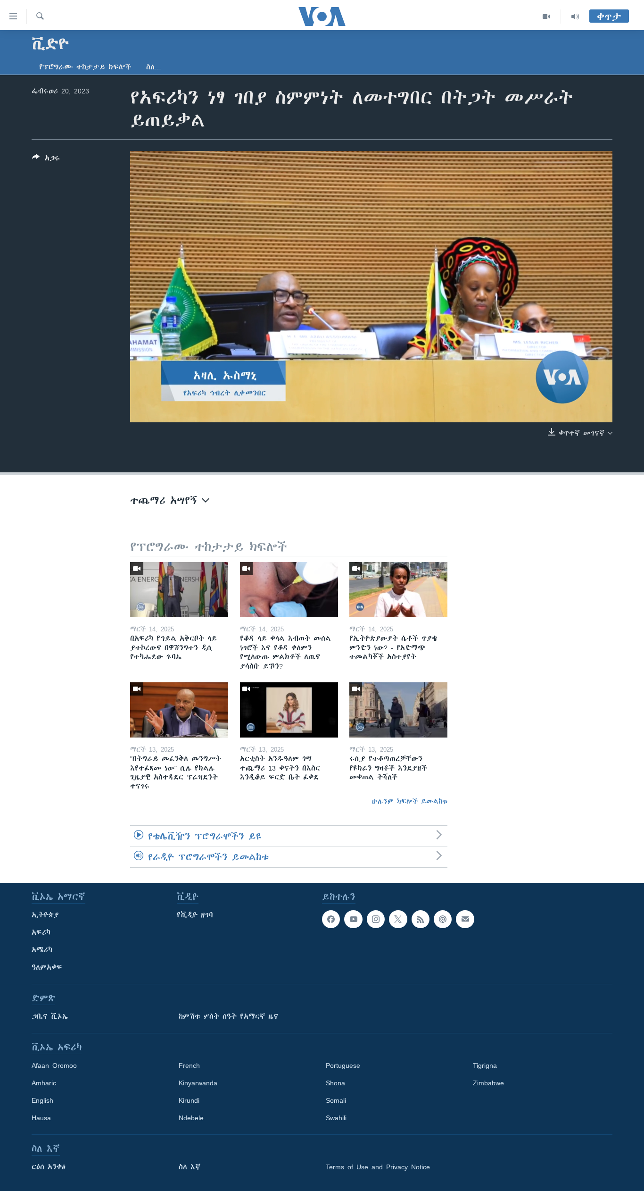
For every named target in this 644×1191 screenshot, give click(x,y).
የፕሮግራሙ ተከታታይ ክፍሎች (85, 67)
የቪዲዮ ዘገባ (195, 915)
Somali (336, 1100)
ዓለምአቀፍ (47, 967)
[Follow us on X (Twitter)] (398, 919)
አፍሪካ (41, 932)
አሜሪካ (42, 950)
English (42, 1100)
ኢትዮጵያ (45, 915)
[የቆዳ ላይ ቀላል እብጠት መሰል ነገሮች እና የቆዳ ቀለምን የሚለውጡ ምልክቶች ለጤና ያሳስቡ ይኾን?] (289, 589)
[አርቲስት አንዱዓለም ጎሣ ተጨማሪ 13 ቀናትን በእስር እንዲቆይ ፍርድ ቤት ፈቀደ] (289, 710)
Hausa (41, 1118)
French (189, 1065)
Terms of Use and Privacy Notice (378, 1167)
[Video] (546, 16)
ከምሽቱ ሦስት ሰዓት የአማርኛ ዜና (228, 1016)
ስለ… (153, 67)
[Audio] (575, 16)
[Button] (46, 159)
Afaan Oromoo (54, 1065)
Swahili (336, 1118)
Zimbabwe (488, 1083)
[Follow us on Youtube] (353, 919)
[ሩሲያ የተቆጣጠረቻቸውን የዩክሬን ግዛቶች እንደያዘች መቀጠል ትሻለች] (398, 710)
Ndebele (191, 1118)
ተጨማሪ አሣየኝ (166, 500)
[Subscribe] (465, 919)
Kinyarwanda (198, 1083)
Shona (335, 1083)
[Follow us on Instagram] (376, 919)
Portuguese (343, 1065)
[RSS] (420, 919)
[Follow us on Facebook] (331, 919)
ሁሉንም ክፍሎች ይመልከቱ (409, 801)
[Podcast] (443, 919)
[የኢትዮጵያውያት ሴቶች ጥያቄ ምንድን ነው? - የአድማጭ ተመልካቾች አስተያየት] (398, 589)
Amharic (44, 1083)
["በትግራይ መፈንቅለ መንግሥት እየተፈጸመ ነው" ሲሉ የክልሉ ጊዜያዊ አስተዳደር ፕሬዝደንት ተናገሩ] (179, 710)
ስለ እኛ (189, 1167)
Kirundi (189, 1100)
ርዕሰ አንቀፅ (49, 1167)
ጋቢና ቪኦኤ (50, 1016)
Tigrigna (485, 1065)
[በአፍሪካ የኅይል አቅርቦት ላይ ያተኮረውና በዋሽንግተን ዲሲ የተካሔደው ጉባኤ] (179, 589)
